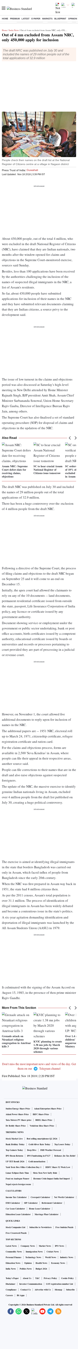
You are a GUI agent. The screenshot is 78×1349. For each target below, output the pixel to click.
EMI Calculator (13, 1203)
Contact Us (25, 1289)
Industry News (66, 1257)
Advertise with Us (43, 1289)
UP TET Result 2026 (15, 1161)
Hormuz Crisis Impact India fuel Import (51, 1178)
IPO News (59, 1246)
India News (14, 30)
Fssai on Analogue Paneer (17, 1178)
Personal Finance (13, 1257)
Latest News (11, 1246)
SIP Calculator (31, 1203)
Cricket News (53, 1251)
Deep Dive (31, 1150)
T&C (37, 1278)
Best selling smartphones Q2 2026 (42, 1138)
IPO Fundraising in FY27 (38, 1155)
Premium (15, 18)
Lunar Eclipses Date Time (17, 1173)
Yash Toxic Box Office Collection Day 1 (23, 1167)
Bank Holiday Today (15, 1144)
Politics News (26, 1268)
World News (50, 1257)
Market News (45, 1246)
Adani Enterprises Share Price (48, 1108)
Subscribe (70, 1289)
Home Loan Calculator (39, 1208)
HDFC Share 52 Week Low (57, 1167)
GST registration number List (59, 1284)
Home (5, 18)
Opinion (72, 18)
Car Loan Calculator (15, 1208)
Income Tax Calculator (16, 1197)
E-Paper (35, 18)
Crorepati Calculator (40, 1197)
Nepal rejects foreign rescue (18, 1184)
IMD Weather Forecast (50, 1150)
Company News (28, 1246)
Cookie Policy (67, 1278)
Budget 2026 (41, 1268)
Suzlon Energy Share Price (18, 1108)
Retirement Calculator (52, 1203)
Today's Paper (12, 1278)
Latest (26, 18)
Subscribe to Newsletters (40, 1227)
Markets (47, 18)
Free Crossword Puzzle (16, 1233)
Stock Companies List (15, 1227)
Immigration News (34, 1251)
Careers (9, 1295)
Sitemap (58, 1289)
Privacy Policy (50, 1278)
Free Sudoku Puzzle (64, 1227)
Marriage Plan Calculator (46, 1214)
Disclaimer (10, 1284)
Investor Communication (30, 1284)
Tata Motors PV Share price (18, 1120)
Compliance (11, 1289)
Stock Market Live (14, 1138)
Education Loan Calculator (18, 1214)
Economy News (58, 1263)
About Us (27, 1278)
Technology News (33, 1257)
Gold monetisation (36, 1161)
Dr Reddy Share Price (16, 1125)
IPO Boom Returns (14, 1155)
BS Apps (20, 1295)
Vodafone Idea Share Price (42, 1125)
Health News (41, 1263)
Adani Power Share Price (17, 1114)
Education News (13, 1263)
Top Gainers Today (14, 1150)
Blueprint (60, 18)
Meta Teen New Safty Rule (45, 1173)
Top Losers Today (62, 1144)
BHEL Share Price (43, 1120)
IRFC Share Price (41, 1114)
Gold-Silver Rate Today (39, 1144)
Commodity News (14, 1251)
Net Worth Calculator (64, 1197)
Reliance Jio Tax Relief (64, 1155)
